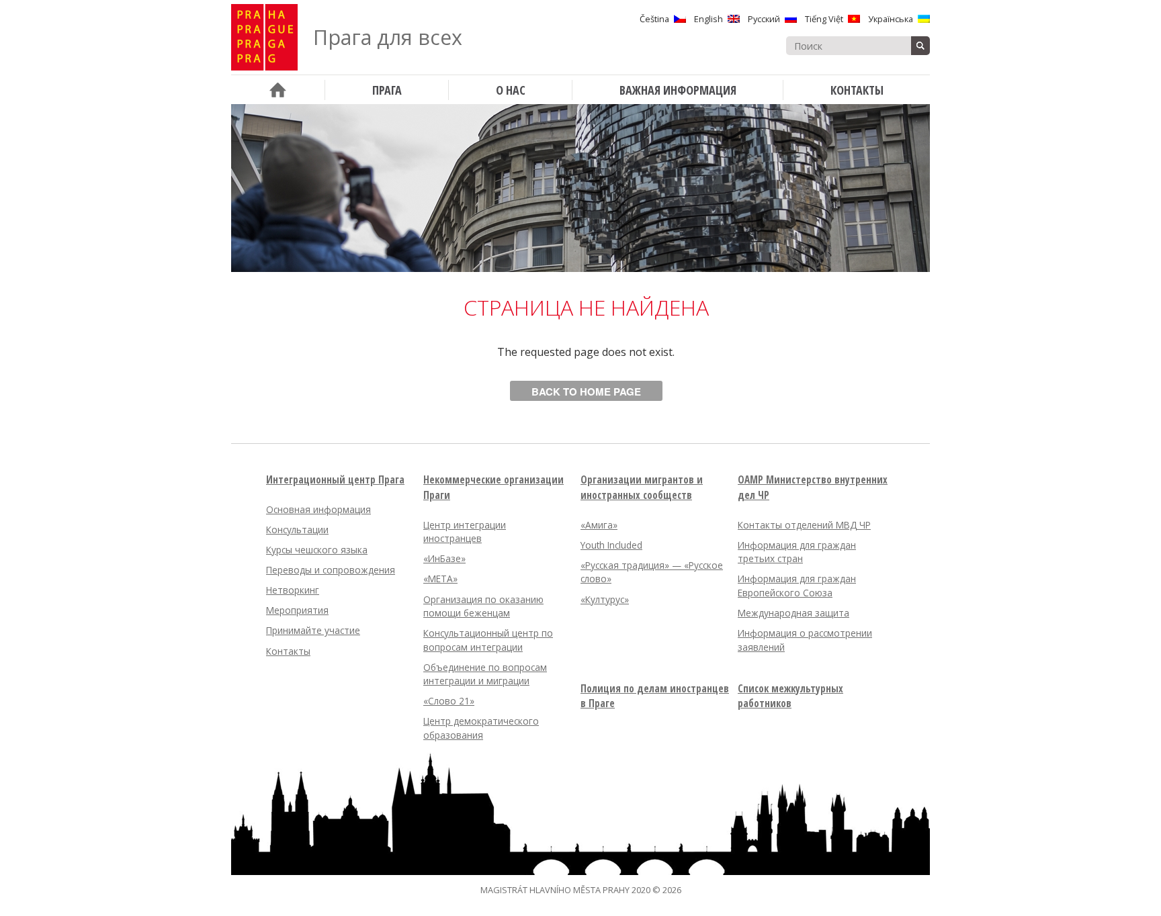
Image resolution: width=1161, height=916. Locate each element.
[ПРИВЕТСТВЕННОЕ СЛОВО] (278, 89)
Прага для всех (387, 37)
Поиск (920, 45)
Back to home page (586, 391)
